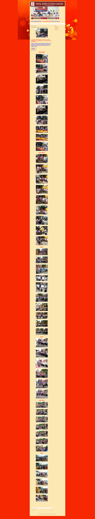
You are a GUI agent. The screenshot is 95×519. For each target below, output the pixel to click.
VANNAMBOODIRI (57, 27)
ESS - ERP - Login (57, 28)
